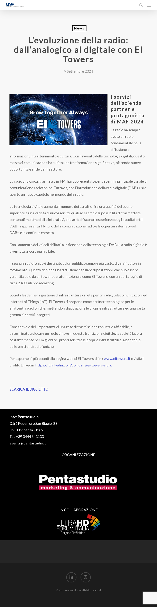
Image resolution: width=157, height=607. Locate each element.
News (79, 28)
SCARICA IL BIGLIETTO (28, 389)
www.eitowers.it (117, 358)
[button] (149, 5)
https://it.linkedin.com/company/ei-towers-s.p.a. (73, 365)
